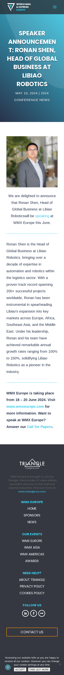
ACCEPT (20, 669)
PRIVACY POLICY (32, 586)
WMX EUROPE (32, 541)
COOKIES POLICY (32, 593)
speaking (42, 216)
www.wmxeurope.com (25, 406)
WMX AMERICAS (32, 554)
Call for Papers (39, 427)
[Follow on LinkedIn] (25, 613)
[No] (59, 664)
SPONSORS (32, 515)
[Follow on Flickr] (41, 613)
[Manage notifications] (8, 667)
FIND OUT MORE (39, 669)
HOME (32, 508)
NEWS (32, 522)
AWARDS (32, 561)
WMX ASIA (32, 547)
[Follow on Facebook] (33, 613)
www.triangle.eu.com (32, 491)
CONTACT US (32, 632)
